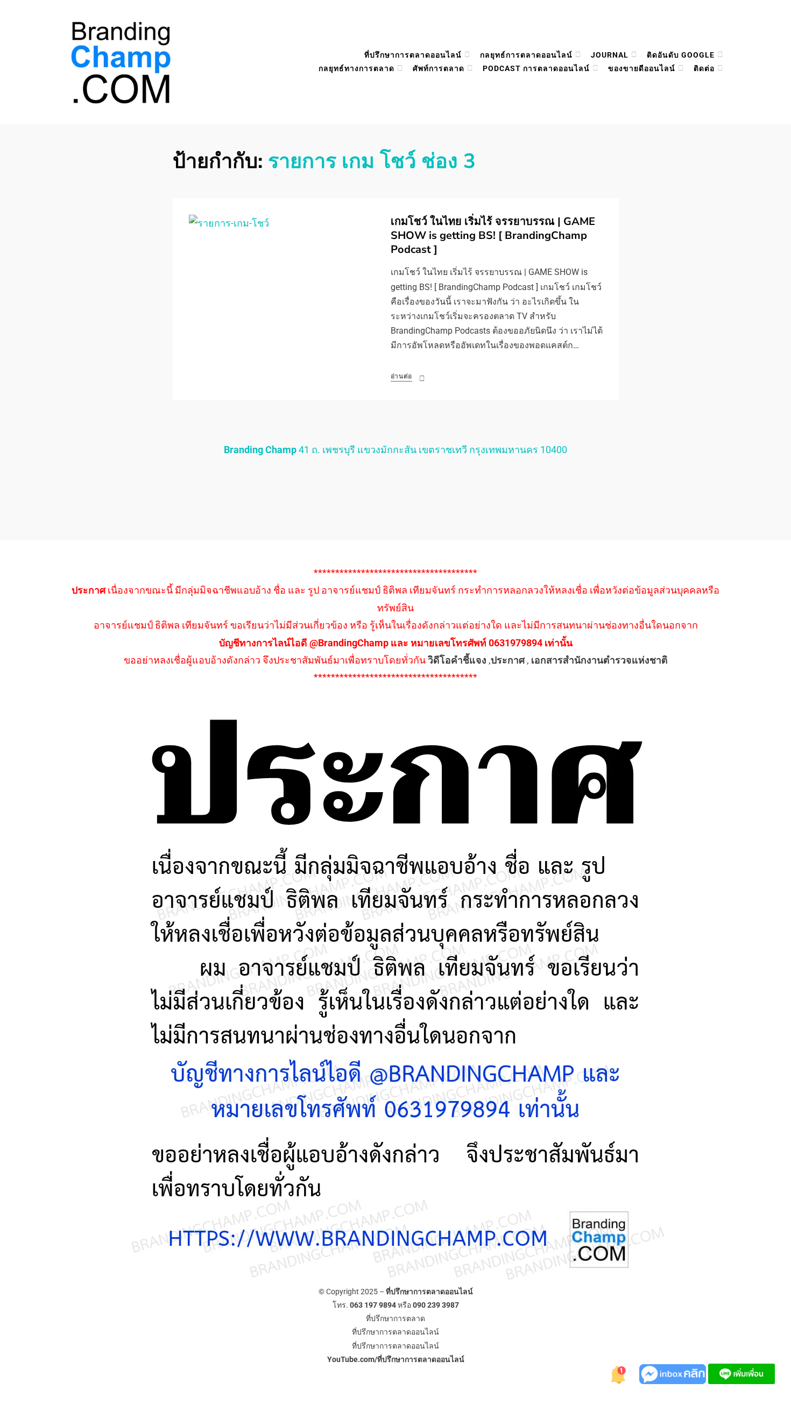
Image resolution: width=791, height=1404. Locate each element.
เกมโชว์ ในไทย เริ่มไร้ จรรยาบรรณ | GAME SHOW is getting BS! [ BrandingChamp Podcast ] (493, 235)
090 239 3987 (436, 1305)
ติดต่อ (704, 68)
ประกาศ (508, 660)
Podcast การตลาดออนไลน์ (536, 68)
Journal (609, 55)
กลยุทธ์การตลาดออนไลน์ (526, 55)
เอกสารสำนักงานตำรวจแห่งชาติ (599, 660)
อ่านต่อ (402, 376)
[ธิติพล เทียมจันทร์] (617, 1373)
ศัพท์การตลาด (438, 68)
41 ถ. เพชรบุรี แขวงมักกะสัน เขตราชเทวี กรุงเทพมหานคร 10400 (395, 449)
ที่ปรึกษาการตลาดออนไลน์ (413, 55)
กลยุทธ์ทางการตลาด (356, 68)
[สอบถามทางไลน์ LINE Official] (741, 1373)
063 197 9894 (373, 1305)
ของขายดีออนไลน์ (641, 68)
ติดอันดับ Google (681, 55)
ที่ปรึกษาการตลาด (395, 1318)
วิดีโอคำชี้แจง (457, 660)
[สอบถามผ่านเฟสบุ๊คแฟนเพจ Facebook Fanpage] (673, 1373)
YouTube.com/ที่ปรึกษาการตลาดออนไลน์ (395, 1359)
